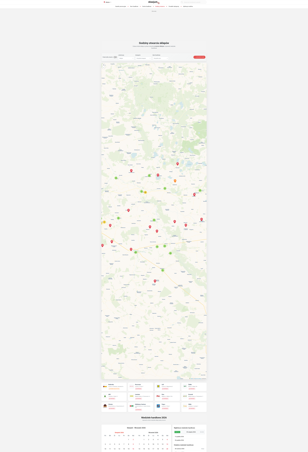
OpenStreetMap (198, 378)
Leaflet (191, 378)
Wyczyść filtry (200, 57)
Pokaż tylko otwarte (108, 57)
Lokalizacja (121, 55)
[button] (154, 220)
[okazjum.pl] (154, 2)
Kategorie (137, 55)
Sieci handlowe (156, 55)
